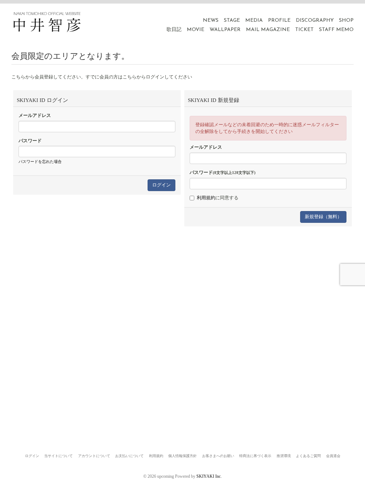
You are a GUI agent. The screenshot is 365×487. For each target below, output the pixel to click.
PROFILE (279, 20)
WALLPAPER (225, 29)
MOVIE (195, 29)
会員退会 (333, 456)
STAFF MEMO (336, 29)
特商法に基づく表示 (255, 456)
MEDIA (254, 20)
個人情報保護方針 (182, 456)
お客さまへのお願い (218, 456)
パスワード (30, 140)
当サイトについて (58, 456)
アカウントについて (94, 456)
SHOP (346, 20)
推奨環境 (284, 456)
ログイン (32, 456)
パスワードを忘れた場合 (40, 161)
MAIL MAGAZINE (268, 29)
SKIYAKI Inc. (209, 476)
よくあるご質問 (308, 456)
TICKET (304, 29)
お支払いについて (129, 456)
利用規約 (206, 197)
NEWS (211, 20)
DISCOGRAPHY (315, 20)
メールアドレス (35, 115)
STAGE (232, 20)
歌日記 (173, 29)
